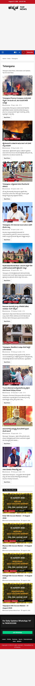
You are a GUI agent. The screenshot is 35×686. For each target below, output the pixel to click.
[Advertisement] (17, 30)
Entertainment (28, 639)
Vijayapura (14, 601)
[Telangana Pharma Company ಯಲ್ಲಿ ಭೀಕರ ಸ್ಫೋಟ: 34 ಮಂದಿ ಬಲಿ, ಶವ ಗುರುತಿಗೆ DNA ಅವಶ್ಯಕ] (17, 85)
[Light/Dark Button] (15, 52)
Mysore (6, 541)
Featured (6, 138)
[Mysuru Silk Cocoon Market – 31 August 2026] (17, 533)
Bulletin (19, 641)
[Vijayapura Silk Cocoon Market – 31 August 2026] (17, 593)
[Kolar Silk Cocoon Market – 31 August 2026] (17, 503)
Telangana (15, 93)
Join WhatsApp (17, 632)
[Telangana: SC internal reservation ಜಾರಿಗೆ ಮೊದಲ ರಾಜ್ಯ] (17, 212)
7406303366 (10, 623)
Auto (14, 641)
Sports (20, 639)
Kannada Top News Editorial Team (12, 520)
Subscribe (30, 52)
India (5, 93)
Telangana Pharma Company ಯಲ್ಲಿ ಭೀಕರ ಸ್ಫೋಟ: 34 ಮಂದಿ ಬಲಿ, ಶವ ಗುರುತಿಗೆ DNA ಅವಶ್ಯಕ (17, 100)
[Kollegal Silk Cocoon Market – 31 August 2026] (17, 563)
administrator (7, 105)
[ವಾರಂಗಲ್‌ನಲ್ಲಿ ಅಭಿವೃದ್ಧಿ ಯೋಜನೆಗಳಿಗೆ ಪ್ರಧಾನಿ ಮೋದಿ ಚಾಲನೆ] (17, 416)
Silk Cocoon (11, 511)
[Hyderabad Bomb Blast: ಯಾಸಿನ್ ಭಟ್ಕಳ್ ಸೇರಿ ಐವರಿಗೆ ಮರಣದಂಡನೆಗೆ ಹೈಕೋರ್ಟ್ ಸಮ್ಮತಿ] (17, 253)
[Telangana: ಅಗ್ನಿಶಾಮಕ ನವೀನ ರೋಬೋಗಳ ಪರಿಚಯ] (17, 171)
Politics (9, 639)
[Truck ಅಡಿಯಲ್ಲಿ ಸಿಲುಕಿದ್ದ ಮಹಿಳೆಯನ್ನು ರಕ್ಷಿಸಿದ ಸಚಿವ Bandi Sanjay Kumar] (17, 375)
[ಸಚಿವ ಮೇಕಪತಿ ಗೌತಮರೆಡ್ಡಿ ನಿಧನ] (17, 457)
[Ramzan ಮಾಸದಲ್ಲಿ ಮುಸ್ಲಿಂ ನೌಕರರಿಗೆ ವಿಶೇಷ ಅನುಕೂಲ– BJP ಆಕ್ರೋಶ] (17, 294)
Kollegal (6, 571)
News (9, 93)
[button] (3, 52)
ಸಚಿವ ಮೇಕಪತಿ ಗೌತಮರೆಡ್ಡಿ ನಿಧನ (12, 469)
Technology (12, 179)
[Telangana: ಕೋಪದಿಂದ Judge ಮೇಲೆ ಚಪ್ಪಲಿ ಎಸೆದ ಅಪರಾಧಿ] (17, 334)
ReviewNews (28, 645)
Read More (8, 117)
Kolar (5, 511)
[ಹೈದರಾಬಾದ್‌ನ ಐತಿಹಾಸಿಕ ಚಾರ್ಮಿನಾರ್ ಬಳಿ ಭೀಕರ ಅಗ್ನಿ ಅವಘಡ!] (17, 131)
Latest (4, 639)
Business (14, 639)
